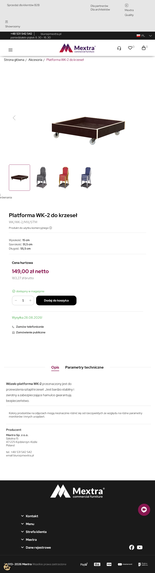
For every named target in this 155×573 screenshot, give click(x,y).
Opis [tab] (55, 367)
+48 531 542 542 (21, 33)
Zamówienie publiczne (30, 332)
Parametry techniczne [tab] (84, 367)
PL (143, 35)
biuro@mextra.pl (51, 34)
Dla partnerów (99, 6)
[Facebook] (132, 547)
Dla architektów (100, 9)
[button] (144, 510)
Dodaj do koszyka (56, 300)
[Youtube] (139, 547)
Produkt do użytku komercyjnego (29, 228)
